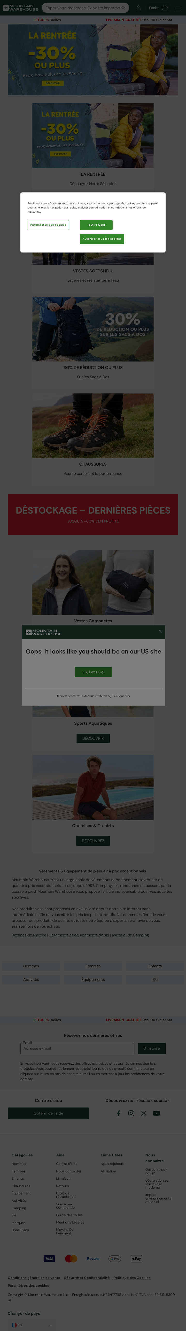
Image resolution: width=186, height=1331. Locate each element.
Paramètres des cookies (48, 225)
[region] (93, 222)
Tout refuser (96, 225)
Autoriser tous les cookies (102, 239)
